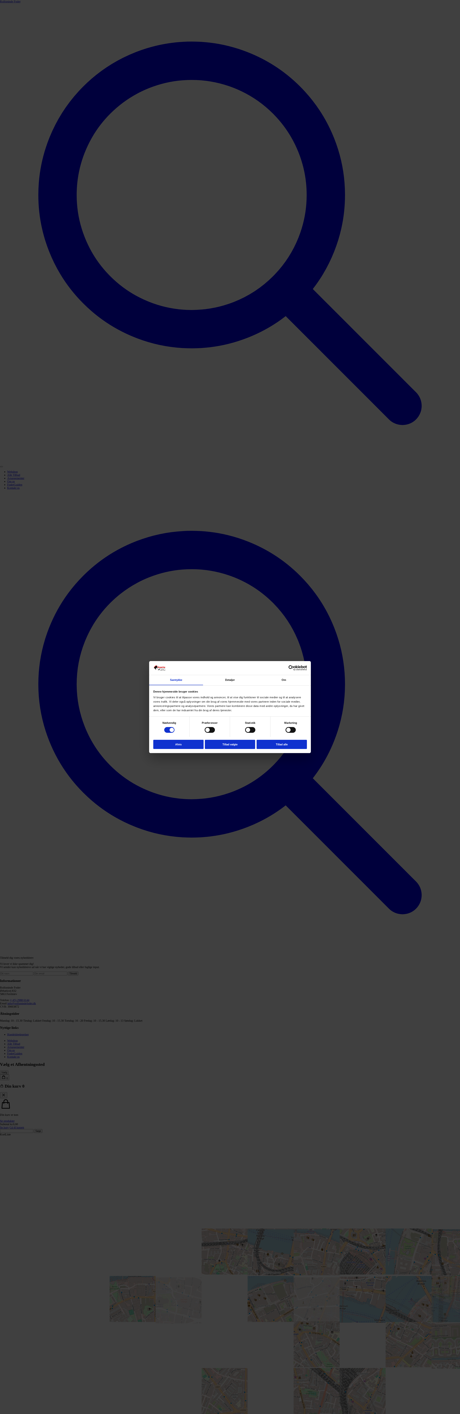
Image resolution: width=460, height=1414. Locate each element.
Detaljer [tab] (230, 679)
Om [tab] (284, 679)
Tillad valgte (230, 744)
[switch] (210, 730)
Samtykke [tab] (176, 679)
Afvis (178, 744)
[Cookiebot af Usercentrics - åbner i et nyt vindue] (291, 668)
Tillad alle (282, 744)
